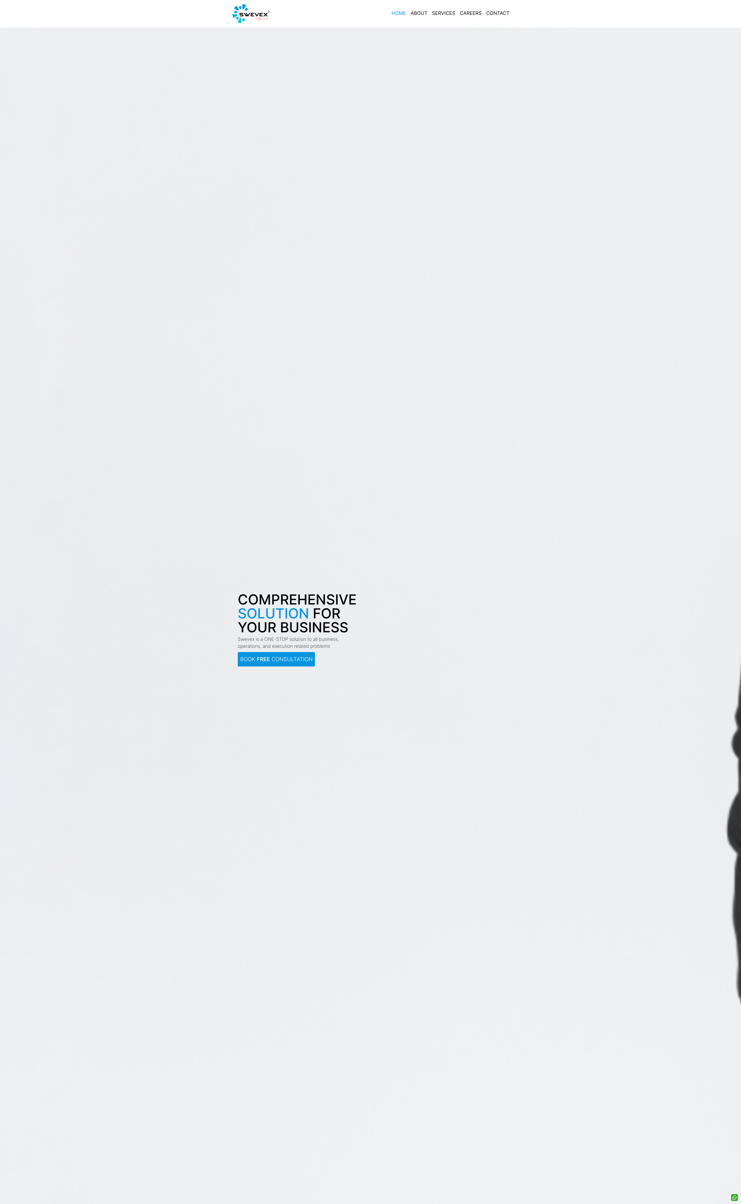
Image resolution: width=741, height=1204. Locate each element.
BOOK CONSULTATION (276, 659)
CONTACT (497, 13)
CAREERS (471, 13)
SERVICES (443, 13)
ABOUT (419, 13)
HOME (399, 13)
